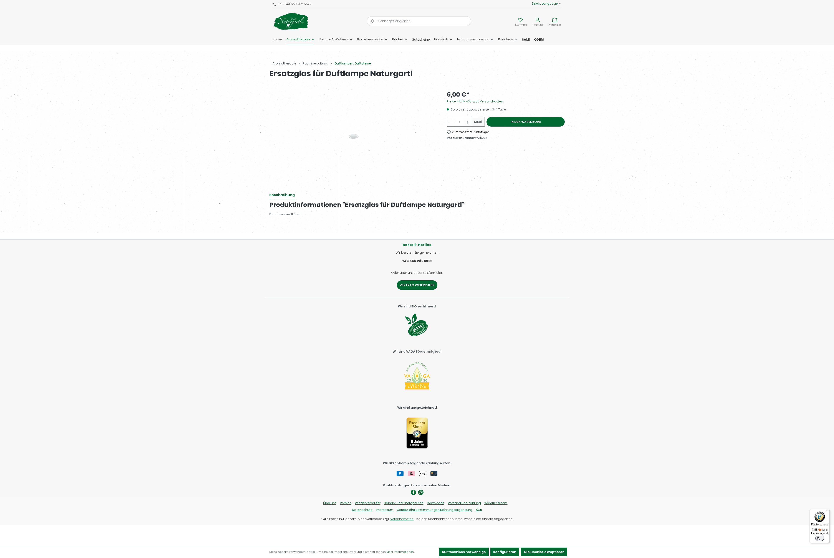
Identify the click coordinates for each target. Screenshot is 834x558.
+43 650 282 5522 (417, 260)
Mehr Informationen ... (401, 552)
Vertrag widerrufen (417, 285)
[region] (353, 136)
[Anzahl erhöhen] (467, 122)
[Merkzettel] (520, 20)
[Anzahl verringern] (451, 122)
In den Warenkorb (526, 122)
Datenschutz (362, 510)
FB (413, 492)
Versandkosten (402, 519)
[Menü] (827, 511)
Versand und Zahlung (464, 503)
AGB (479, 510)
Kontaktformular (429, 273)
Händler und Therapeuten (404, 503)
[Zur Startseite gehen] (294, 21)
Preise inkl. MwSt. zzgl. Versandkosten (475, 101)
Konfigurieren (504, 552)
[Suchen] (372, 21)
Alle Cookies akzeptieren (544, 552)
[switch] (819, 538)
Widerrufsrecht (496, 503)
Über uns (329, 503)
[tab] (282, 195)
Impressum (384, 510)
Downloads (435, 503)
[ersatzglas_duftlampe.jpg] (354, 136)
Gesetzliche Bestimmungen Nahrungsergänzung (434, 510)
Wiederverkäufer (368, 503)
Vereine (345, 503)
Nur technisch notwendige (464, 552)
